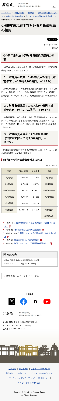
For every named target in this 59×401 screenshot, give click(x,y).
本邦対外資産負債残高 (14, 16)
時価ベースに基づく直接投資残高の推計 (31, 243)
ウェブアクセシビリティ (42, 373)
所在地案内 (23, 369)
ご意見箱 (12, 369)
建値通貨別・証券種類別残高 (26, 240)
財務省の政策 (19, 13)
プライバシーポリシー (40, 369)
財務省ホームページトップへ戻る (22, 276)
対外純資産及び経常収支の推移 (27, 230)
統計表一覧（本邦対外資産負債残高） (40, 16)
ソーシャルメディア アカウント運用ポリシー (29, 378)
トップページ (6, 13)
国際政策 (31, 13)
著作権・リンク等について (17, 373)
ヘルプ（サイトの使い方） (29, 383)
